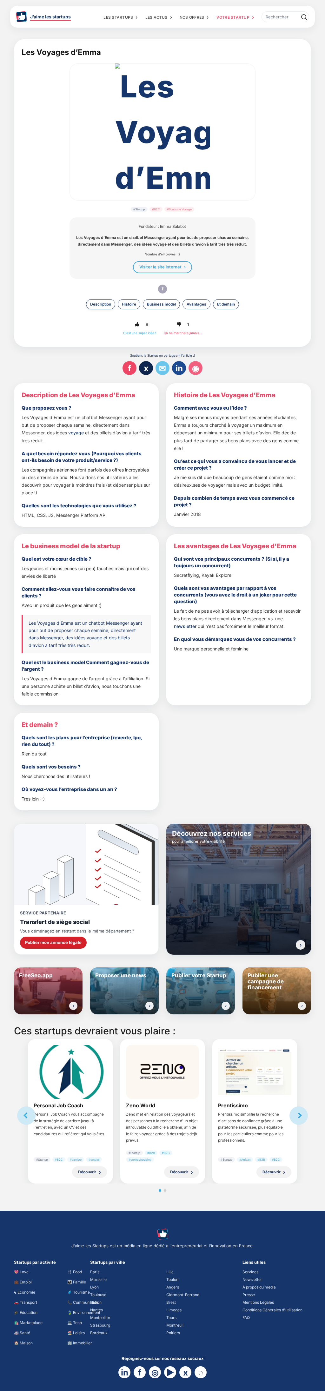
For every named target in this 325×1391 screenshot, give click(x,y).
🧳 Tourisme (78, 1292)
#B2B (151, 1153)
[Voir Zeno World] (162, 1071)
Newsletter (252, 1279)
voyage (76, 432)
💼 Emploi (23, 1282)
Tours (171, 1317)
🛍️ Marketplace (28, 1322)
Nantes (96, 1310)
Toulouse (98, 1294)
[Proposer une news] (149, 1006)
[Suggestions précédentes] (26, 1115)
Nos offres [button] (192, 17)
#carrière (76, 1159)
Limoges (174, 1310)
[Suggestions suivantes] (298, 1115)
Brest (171, 1302)
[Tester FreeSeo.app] (73, 1006)
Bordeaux (99, 1332)
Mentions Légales (258, 1302)
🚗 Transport (25, 1302)
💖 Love (21, 1271)
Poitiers (173, 1332)
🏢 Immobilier (79, 1343)
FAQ (246, 1317)
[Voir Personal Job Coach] (70, 1072)
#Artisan (244, 1159)
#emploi (94, 1159)
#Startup (139, 209)
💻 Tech (74, 1322)
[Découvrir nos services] (300, 945)
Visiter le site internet (160, 266)
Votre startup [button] (232, 17)
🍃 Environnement (83, 1312)
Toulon (172, 1279)
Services (250, 1271)
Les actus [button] (156, 17)
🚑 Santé (22, 1332)
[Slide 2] (165, 1190)
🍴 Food (74, 1271)
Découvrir (87, 1172)
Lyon (94, 1287)
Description (100, 304)
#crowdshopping (140, 1159)
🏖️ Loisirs (76, 1332)
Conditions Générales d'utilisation (272, 1310)
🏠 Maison (23, 1343)
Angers (172, 1287)
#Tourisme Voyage (179, 209)
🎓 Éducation (25, 1312)
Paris (94, 1271)
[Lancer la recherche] (303, 16)
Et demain (226, 304)
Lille (170, 1271)
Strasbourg (100, 1325)
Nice (94, 1302)
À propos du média (259, 1287)
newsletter (185, 626)
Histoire (129, 304)
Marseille (98, 1279)
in (179, 368)
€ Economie (24, 1292)
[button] (137, 324)
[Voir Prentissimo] (254, 1072)
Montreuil (174, 1325)
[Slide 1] (160, 1190)
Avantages (196, 304)
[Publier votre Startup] (226, 1006)
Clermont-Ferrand (182, 1294)
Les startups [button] (118, 17)
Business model (161, 304)
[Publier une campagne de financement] (302, 1006)
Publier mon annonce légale (53, 942)
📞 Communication (84, 1302)
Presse (248, 1294)
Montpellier (100, 1317)
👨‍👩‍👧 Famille (76, 1282)
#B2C (156, 209)
